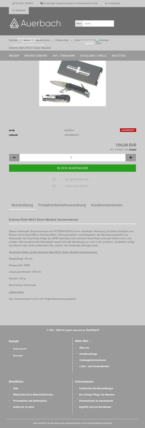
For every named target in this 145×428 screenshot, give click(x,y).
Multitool (119, 55)
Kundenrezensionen (106, 205)
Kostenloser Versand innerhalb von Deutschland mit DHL (70, 3)
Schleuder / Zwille (93, 55)
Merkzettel (19, 10)
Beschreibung (22, 205)
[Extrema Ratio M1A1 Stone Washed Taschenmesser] (72, 79)
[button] (14, 158)
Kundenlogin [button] (113, 3)
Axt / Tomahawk (64, 55)
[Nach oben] (135, 423)
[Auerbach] (39, 23)
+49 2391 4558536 (23, 3)
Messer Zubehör (35, 55)
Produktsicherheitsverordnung (62, 205)
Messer (14, 55)
